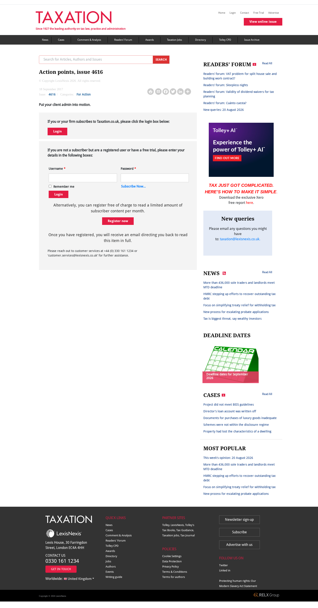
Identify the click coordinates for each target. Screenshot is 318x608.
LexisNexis (61, 596)
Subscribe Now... (133, 186)
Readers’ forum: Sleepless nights (225, 85)
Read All (267, 63)
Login (233, 12)
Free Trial (258, 12)
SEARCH (161, 59)
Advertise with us (239, 545)
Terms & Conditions (174, 571)
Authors (111, 566)
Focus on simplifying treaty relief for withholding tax (239, 305)
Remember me (63, 186)
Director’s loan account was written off (229, 411)
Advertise (273, 12)
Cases (61, 39)
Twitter (223, 565)
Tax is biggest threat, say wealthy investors (232, 318)
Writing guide (114, 577)
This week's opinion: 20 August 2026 (228, 458)
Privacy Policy (170, 566)
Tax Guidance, (185, 530)
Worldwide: (68, 579)
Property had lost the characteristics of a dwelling (237, 431)
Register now (118, 221)
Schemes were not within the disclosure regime (236, 424)
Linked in (224, 570)
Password (128, 168)
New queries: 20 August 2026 (223, 109)
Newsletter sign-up (239, 520)
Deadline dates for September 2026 (227, 376)
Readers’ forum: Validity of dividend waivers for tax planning (238, 94)
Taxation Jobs (174, 39)
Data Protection (172, 561)
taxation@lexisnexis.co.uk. (240, 239)
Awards (149, 39)
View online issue (263, 22)
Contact (244, 12)
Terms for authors (173, 577)
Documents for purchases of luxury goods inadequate (240, 418)
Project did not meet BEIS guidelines (228, 404)
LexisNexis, (178, 525)
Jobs (108, 561)
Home (221, 12)
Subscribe (239, 532)
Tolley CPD (225, 39)
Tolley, (166, 525)
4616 (52, 94)
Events (110, 571)
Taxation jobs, (171, 535)
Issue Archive (251, 39)
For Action (84, 94)
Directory (200, 39)
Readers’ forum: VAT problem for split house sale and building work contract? (240, 76)
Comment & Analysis (89, 39)
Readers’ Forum (123, 39)
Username (57, 168)
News (45, 39)
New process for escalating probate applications (236, 312)
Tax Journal (187, 535)
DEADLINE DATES (227, 335)
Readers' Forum (116, 540)
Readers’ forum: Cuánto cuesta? (224, 103)
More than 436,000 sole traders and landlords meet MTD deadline (239, 285)
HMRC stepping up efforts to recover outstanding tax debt (239, 296)
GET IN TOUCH (61, 569)
